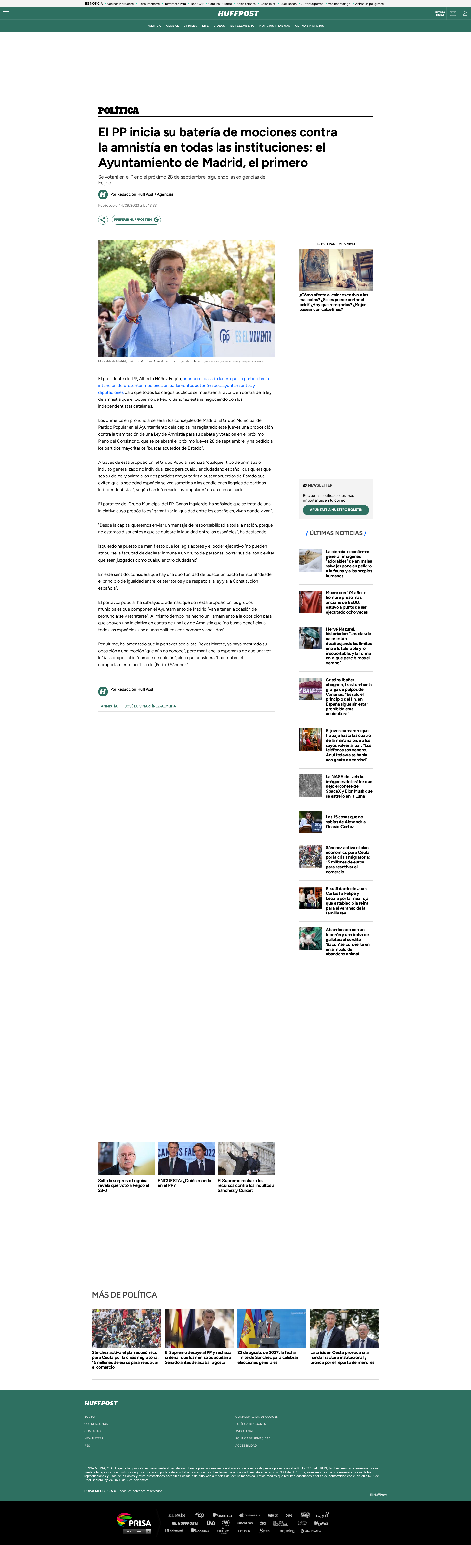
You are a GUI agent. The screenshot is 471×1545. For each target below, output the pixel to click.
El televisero (242, 25)
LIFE (205, 25)
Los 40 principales (203, 1515)
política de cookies (251, 1424)
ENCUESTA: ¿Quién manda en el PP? (184, 1183)
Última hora (440, 13)
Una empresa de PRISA (136, 1519)
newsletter (93, 1438)
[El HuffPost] (238, 13)
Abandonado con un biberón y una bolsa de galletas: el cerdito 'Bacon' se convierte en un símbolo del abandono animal (348, 942)
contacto (92, 1431)
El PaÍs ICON (246, 1530)
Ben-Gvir (197, 4)
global (172, 25)
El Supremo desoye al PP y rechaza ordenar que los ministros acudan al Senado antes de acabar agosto (198, 1357)
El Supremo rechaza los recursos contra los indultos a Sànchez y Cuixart (246, 1185)
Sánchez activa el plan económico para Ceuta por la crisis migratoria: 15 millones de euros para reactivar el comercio (348, 860)
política (154, 25)
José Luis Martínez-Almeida (150, 706)
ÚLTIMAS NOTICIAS (309, 25)
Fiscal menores (149, 4)
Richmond (176, 1530)
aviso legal (244, 1431)
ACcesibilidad (246, 1445)
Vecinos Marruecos (120, 4)
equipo (89, 1416)
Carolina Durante (220, 4)
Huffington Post (186, 1523)
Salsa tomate (246, 4)
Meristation (312, 1530)
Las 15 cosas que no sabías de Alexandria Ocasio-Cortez (346, 821)
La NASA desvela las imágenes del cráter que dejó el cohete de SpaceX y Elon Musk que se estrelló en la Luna (349, 786)
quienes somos (96, 1424)
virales (190, 25)
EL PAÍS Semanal (282, 1523)
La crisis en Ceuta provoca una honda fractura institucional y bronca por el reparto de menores (342, 1357)
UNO (213, 1523)
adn (305, 1515)
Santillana (226, 1515)
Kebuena (318, 1523)
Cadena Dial (265, 1523)
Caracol (322, 1515)
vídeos (219, 25)
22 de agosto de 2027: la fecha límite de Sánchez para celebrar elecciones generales (268, 1357)
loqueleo (288, 1530)
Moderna (200, 1530)
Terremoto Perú (175, 4)
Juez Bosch (289, 4)
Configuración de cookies (257, 1416)
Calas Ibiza (268, 4)
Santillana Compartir (252, 1515)
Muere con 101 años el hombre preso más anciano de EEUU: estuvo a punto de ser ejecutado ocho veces (347, 602)
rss (87, 1445)
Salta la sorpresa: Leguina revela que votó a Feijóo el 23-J (123, 1185)
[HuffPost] (101, 1402)
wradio (227, 1523)
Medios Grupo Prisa (135, 1531)
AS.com (288, 1515)
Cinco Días (246, 1523)
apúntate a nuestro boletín (336, 510)
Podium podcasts (225, 1530)
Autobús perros (312, 4)
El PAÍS (179, 1515)
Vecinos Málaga (339, 4)
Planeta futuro (301, 1523)
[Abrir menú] (6, 13)
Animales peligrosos (369, 4)
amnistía (109, 706)
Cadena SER (273, 1515)
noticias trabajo (274, 25)
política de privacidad (253, 1438)
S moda (266, 1530)
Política (118, 111)
